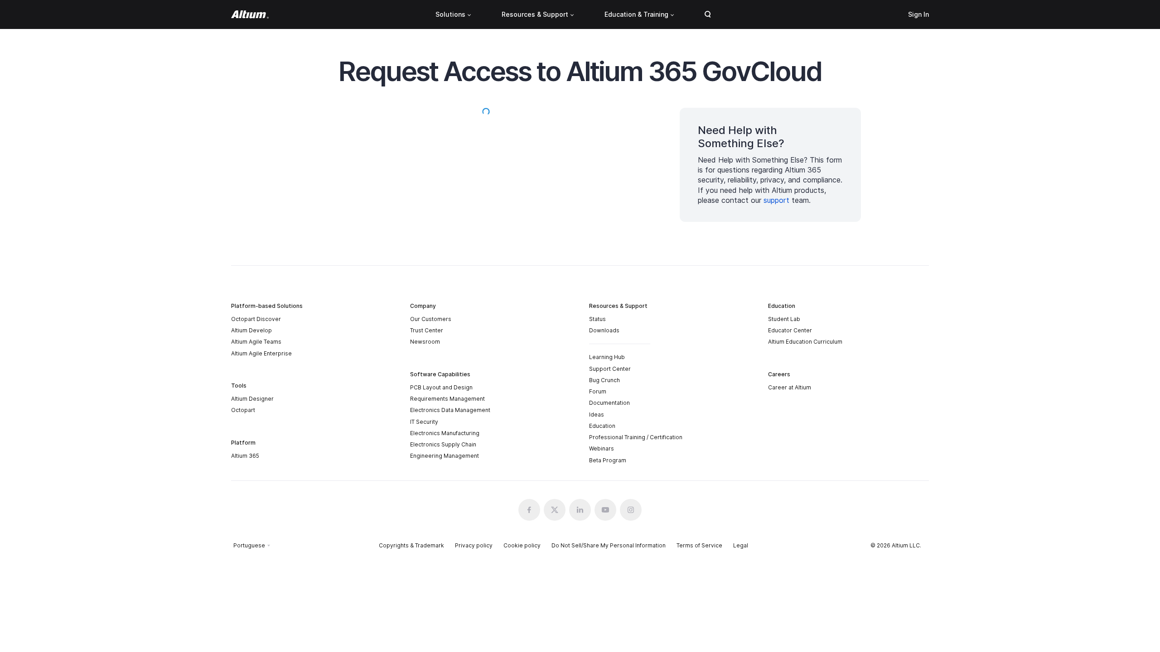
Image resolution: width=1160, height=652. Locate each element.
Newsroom (425, 341)
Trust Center (426, 330)
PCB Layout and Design (441, 387)
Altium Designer (252, 398)
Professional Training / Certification (635, 437)
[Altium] (250, 14)
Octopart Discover (256, 319)
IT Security (424, 421)
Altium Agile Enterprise (261, 353)
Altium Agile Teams (256, 341)
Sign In (918, 14)
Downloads (604, 330)
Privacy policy (474, 545)
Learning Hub (607, 357)
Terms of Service (699, 545)
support (776, 200)
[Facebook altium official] (529, 510)
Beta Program (607, 460)
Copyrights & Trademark (411, 545)
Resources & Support (535, 14)
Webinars (601, 448)
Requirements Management (447, 398)
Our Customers (430, 319)
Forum (597, 391)
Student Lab (784, 319)
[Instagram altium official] (631, 510)
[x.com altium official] (555, 510)
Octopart (243, 410)
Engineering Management (444, 455)
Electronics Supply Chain (443, 444)
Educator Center (790, 330)
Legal (740, 545)
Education (602, 425)
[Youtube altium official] (605, 510)
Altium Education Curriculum (805, 341)
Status (597, 319)
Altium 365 (245, 455)
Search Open (708, 14)
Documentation (609, 402)
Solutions (450, 14)
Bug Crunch (604, 380)
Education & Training (636, 14)
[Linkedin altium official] (580, 510)
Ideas (596, 414)
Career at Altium (789, 387)
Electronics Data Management (450, 410)
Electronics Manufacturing (444, 433)
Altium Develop (251, 330)
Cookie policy (522, 545)
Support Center (610, 368)
